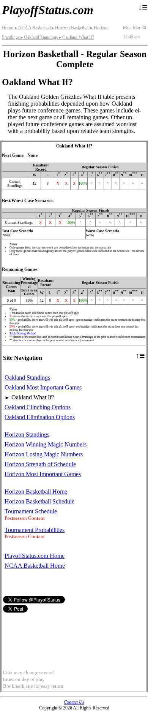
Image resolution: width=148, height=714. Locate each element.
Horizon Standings (27, 434)
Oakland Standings (39, 37)
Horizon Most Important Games (43, 474)
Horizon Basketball (70, 27)
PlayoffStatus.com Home (35, 556)
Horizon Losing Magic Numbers (44, 454)
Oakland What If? (76, 37)
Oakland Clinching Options (38, 407)
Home (7, 27)
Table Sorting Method (22, 333)
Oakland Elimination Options (40, 417)
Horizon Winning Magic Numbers (46, 444)
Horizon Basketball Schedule (39, 501)
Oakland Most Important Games (43, 387)
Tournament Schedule (31, 511)
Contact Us (74, 702)
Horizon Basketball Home (36, 491)
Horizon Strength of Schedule (40, 464)
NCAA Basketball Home (35, 565)
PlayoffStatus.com (47, 10)
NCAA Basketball (32, 27)
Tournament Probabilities (35, 530)
